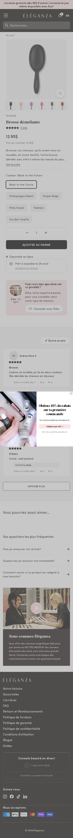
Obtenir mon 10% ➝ (54, 426)
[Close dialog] (71, 393)
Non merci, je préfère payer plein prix (54, 432)
